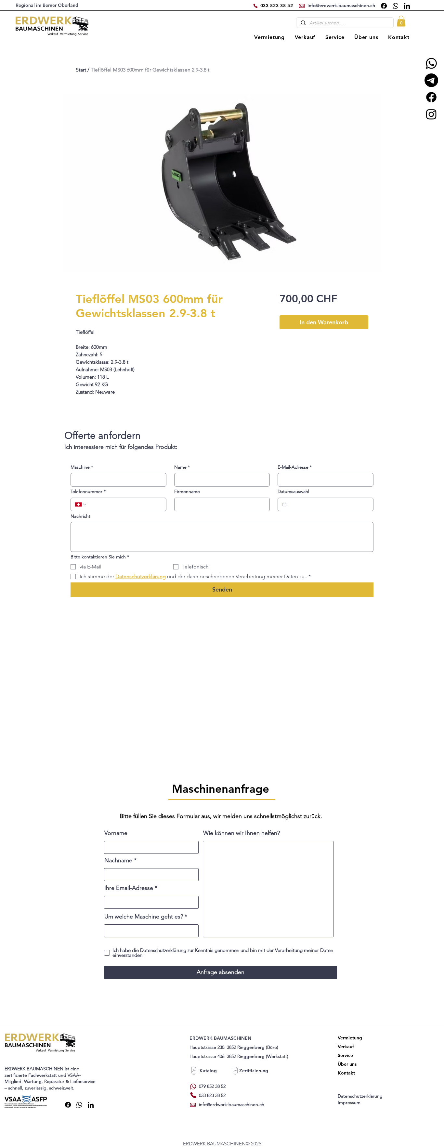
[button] (401, 21)
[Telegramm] (431, 80)
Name (182, 467)
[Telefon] (255, 6)
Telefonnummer (88, 491)
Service (345, 1055)
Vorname (115, 833)
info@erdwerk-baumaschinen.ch (231, 1104)
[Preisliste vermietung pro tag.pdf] (194, 1071)
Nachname (118, 860)
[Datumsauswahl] (284, 504)
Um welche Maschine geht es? (143, 916)
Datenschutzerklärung (361, 1096)
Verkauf (346, 1046)
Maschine (82, 467)
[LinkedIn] (407, 6)
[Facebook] (384, 6)
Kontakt (346, 1073)
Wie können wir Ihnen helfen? (241, 833)
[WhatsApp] (395, 6)
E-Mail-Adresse (295, 467)
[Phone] (193, 1095)
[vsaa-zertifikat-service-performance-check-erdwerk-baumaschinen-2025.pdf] (235, 1071)
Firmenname (187, 491)
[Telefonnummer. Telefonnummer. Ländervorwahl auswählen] (81, 504)
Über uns (347, 1064)
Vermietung (349, 1038)
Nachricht (80, 516)
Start (81, 70)
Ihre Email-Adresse (128, 888)
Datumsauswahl (293, 491)
